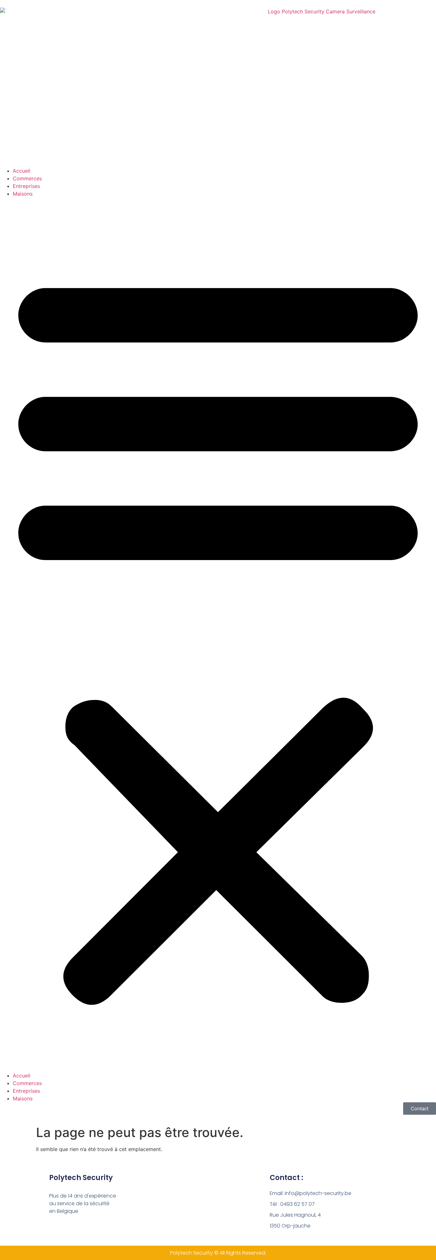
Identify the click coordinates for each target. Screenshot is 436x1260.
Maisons (23, 194)
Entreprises (26, 186)
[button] (218, 635)
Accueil (21, 171)
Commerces (27, 178)
